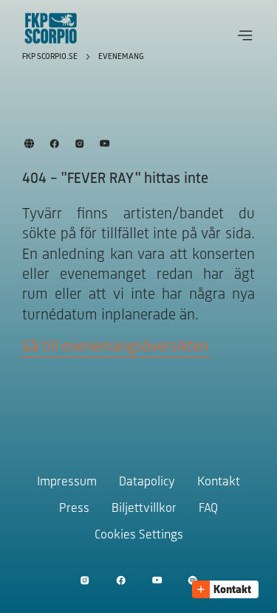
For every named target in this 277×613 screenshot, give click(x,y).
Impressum (67, 482)
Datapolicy (147, 482)
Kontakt (218, 482)
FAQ (208, 509)
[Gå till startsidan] (51, 28)
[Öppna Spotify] (192, 580)
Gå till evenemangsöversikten (115, 347)
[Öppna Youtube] (157, 580)
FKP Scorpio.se (51, 56)
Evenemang (121, 56)
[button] (245, 35)
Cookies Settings (139, 535)
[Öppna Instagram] (85, 580)
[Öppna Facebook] (121, 580)
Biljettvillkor (144, 509)
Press (74, 509)
